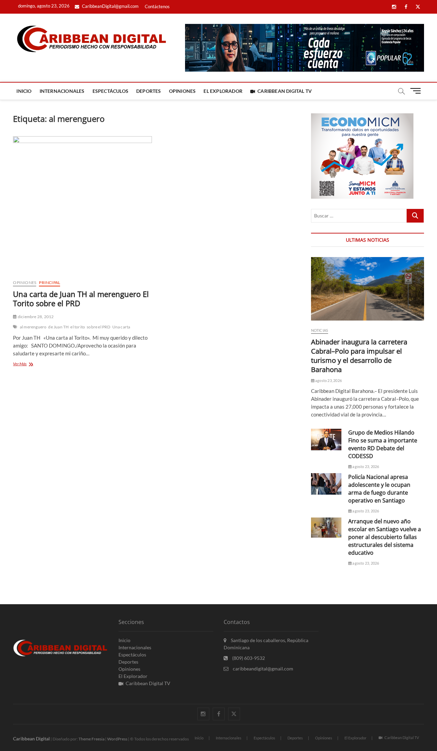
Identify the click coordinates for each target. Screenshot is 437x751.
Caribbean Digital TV (284, 91)
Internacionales (62, 91)
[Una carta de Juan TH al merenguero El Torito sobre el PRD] (82, 205)
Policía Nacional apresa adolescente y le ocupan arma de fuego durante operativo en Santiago (379, 488)
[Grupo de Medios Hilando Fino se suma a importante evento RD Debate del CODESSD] (326, 439)
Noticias (319, 330)
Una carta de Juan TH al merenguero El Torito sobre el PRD (81, 299)
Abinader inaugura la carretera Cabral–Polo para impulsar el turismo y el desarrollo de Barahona (359, 355)
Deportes (148, 91)
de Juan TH (58, 326)
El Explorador (222, 91)
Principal (49, 282)
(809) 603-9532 (248, 658)
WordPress (117, 738)
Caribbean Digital (31, 738)
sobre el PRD (98, 326)
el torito (77, 326)
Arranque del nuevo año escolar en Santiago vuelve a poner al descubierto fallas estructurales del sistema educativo (384, 537)
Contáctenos (157, 6)
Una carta (121, 326)
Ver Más (29, 364)
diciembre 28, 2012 (35, 316)
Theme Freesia (91, 738)
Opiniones (182, 91)
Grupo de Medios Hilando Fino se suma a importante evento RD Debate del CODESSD (382, 444)
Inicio (23, 91)
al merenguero (33, 326)
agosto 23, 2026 (328, 380)
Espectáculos (110, 91)
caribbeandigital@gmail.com (262, 668)
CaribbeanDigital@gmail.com (110, 6)
